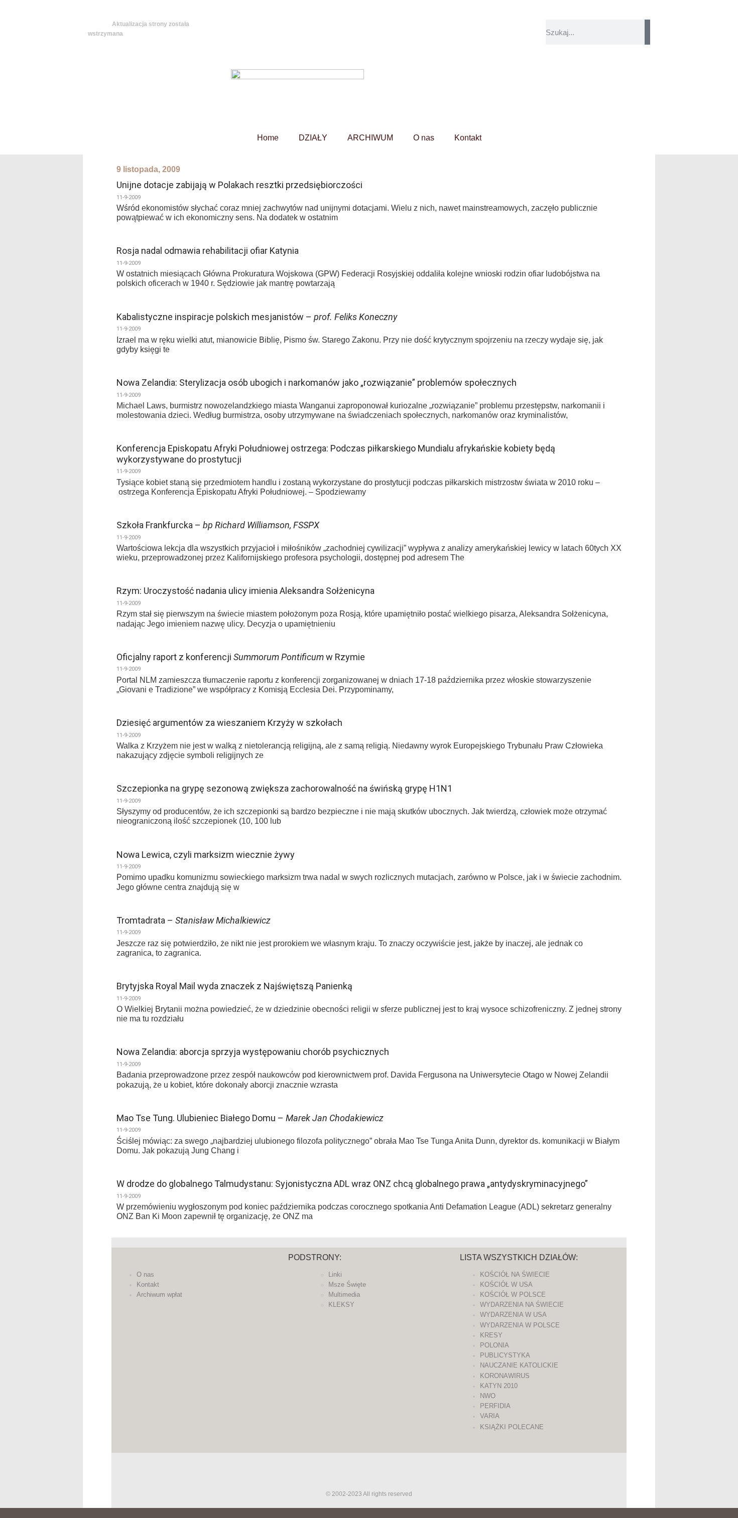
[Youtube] (356, 44)
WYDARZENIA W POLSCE (520, 1325)
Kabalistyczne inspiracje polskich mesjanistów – (256, 317)
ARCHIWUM (370, 137)
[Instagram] (329, 44)
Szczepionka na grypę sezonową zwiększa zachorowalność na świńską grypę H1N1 (284, 788)
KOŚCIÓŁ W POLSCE (513, 1294)
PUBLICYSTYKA (505, 1355)
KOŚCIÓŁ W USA (506, 1284)
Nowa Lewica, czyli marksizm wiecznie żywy (205, 854)
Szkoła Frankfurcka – (217, 525)
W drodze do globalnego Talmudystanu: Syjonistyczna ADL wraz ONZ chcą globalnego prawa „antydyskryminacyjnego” (352, 1183)
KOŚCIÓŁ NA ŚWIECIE (515, 1274)
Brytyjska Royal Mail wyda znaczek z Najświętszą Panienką (234, 986)
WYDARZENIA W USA (513, 1314)
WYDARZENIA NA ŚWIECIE (522, 1304)
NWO (488, 1396)
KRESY (491, 1335)
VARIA (490, 1416)
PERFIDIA (495, 1406)
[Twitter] (356, 17)
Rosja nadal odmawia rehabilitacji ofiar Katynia (207, 250)
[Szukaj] (647, 32)
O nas (423, 137)
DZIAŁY (313, 137)
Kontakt (467, 137)
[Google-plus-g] (383, 17)
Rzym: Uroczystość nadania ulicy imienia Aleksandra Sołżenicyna (245, 590)
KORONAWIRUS (505, 1376)
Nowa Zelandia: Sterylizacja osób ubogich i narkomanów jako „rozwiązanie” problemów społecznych (316, 382)
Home (268, 137)
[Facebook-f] (329, 17)
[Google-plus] (369, 1470)
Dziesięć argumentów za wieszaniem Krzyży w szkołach (229, 722)
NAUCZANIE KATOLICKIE (519, 1365)
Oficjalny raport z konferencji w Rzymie (240, 657)
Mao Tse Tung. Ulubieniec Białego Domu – (250, 1118)
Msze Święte (347, 1284)
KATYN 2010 (499, 1386)
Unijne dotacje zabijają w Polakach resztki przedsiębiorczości (239, 185)
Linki (335, 1274)
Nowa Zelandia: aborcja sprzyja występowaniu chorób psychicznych (252, 1051)
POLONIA (494, 1345)
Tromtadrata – (193, 920)
